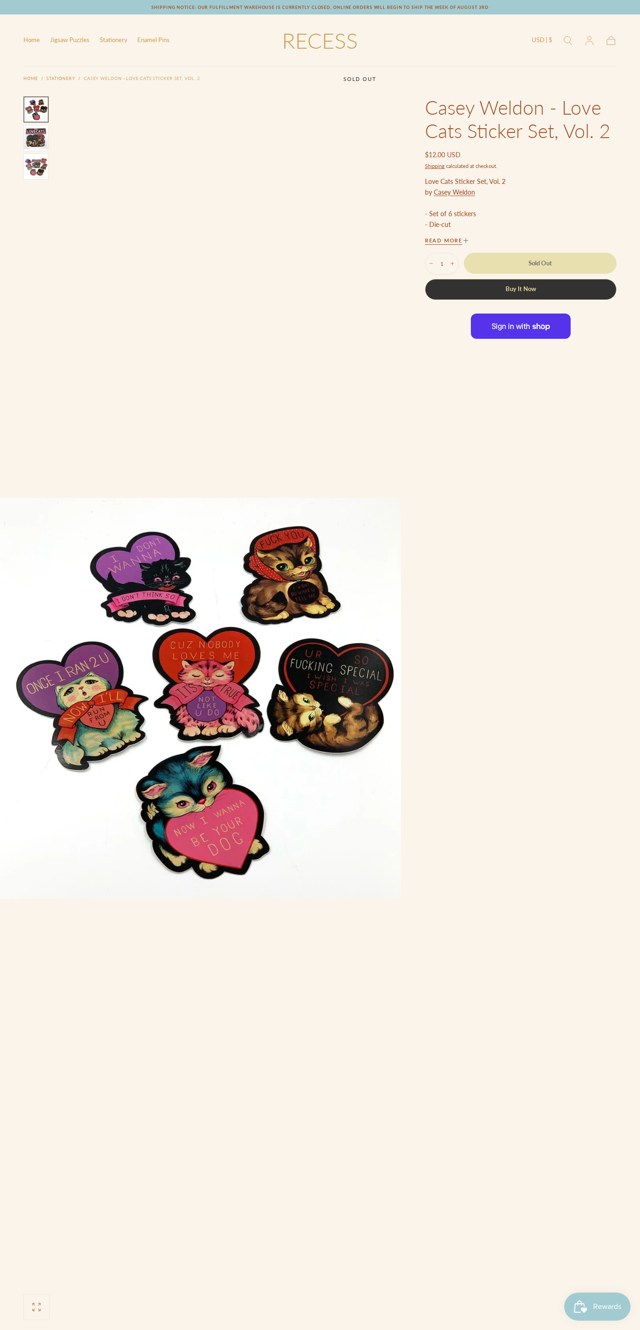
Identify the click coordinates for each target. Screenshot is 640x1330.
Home (31, 40)
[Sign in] (589, 40)
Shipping (435, 166)
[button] (542, 42)
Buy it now (521, 288)
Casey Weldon (454, 192)
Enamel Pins (153, 40)
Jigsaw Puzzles (69, 40)
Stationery (113, 40)
